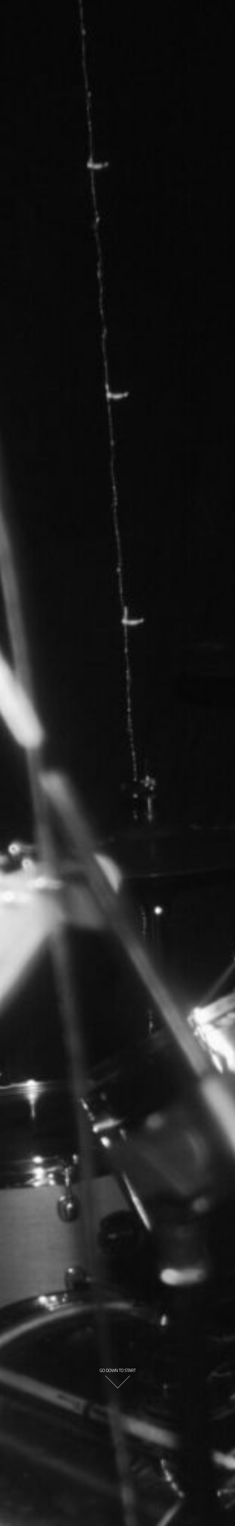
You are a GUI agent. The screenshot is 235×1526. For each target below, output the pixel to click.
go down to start (117, 1370)
